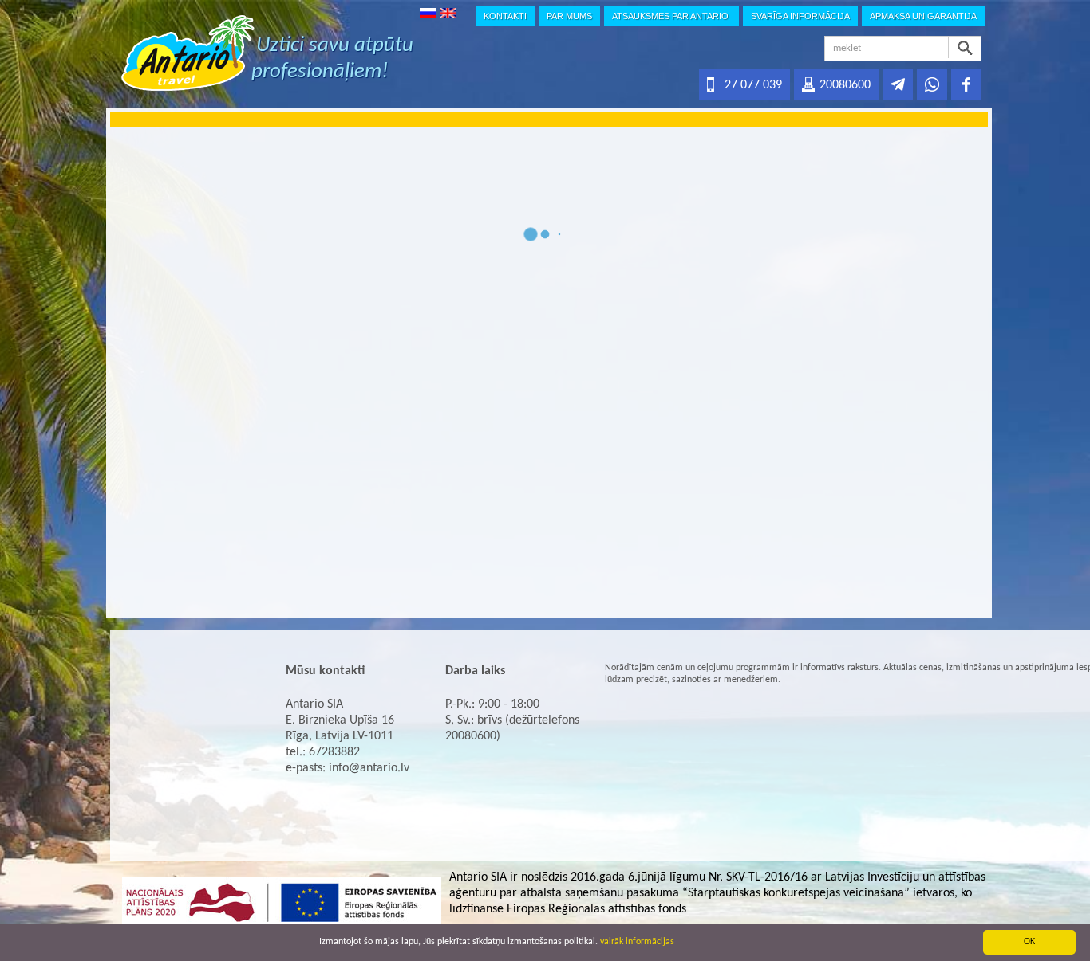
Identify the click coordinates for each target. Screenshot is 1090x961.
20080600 (845, 85)
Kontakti (505, 16)
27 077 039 (753, 85)
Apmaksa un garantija (923, 16)
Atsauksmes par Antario (671, 16)
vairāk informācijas (637, 942)
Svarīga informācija (800, 16)
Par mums (569, 16)
